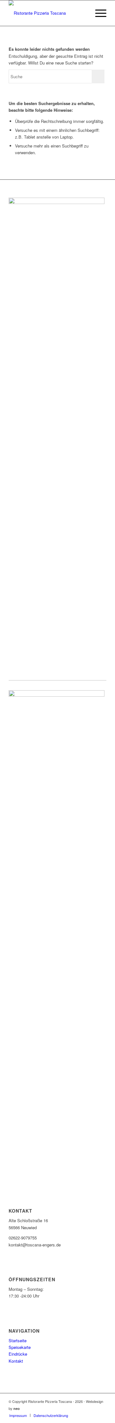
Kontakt (16, 1361)
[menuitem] (18, 1415)
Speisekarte (20, 1347)
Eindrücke (18, 1354)
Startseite (18, 1340)
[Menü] (97, 13)
